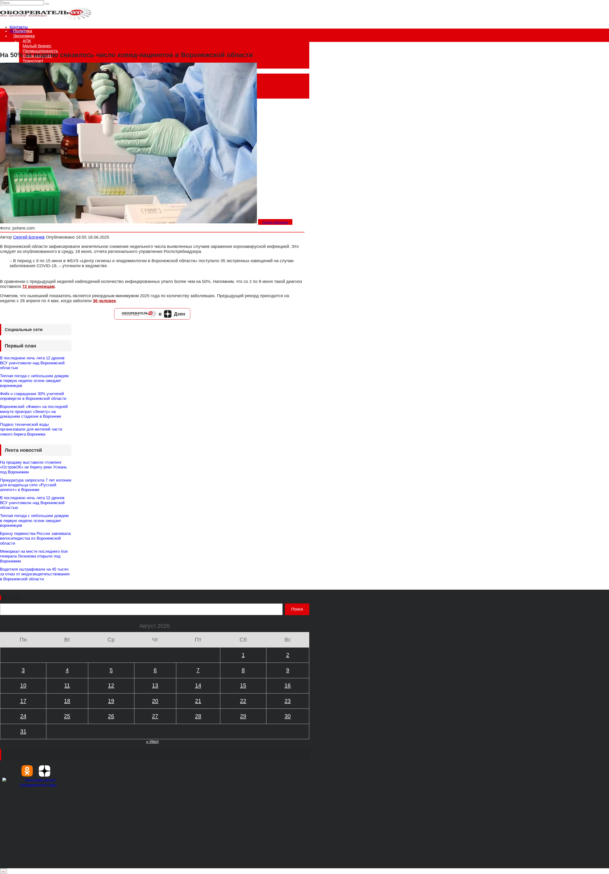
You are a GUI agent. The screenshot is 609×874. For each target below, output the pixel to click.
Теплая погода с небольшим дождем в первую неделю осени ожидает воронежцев (34, 381)
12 (111, 685)
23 (288, 701)
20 (155, 701)
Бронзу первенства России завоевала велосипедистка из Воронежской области (35, 538)
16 (288, 685)
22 (243, 701)
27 (155, 716)
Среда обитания (275, 222)
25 (67, 716)
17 (23, 701)
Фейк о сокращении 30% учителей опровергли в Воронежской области (33, 396)
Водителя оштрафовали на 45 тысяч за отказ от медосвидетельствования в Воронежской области (34, 574)
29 (243, 716)
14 (198, 685)
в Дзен (172, 313)
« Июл (152, 741)
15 (243, 685)
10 (23, 685)
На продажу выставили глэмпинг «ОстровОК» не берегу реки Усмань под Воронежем (33, 467)
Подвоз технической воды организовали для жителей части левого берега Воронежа (31, 429)
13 (155, 685)
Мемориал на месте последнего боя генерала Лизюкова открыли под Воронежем (34, 556)
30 (288, 716)
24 (23, 716)
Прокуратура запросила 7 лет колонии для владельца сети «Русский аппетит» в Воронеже (35, 485)
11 (67, 685)
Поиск (11, 597)
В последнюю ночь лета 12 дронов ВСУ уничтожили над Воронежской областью (32, 363)
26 (111, 716)
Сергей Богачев (29, 237)
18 (67, 701)
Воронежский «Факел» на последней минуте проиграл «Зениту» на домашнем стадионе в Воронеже (34, 411)
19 (111, 701)
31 (23, 731)
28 (198, 716)
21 (198, 701)
